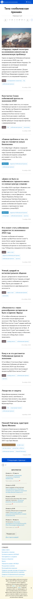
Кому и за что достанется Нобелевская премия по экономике (13, 356)
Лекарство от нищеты (11, 390)
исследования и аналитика (14, 80)
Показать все (11, 534)
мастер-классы (6, 448)
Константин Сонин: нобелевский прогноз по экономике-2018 (12, 98)
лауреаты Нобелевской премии (18, 163)
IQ (24, 80)
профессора (20, 445)
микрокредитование (16, 408)
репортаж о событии (18, 448)
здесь (13, 586)
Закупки (4, 561)
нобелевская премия (8, 84)
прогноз (26, 216)
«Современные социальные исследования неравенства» (14, 477)
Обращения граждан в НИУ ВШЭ (10, 563)
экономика (27, 127)
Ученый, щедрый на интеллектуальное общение (14, 271)
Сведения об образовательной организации (13, 574)
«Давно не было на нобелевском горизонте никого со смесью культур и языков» (15, 181)
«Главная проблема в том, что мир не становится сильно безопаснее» (15, 141)
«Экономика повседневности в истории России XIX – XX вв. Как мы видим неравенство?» (16, 523)
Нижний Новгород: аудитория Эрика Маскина (15, 424)
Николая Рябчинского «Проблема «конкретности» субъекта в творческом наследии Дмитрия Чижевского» (16, 490)
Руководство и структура (8, 552)
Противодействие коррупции (9, 568)
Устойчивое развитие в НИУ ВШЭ (10, 554)
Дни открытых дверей (12, 537)
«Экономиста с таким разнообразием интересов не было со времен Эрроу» (14, 310)
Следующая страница (16, 460)
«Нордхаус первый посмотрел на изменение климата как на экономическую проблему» (15, 52)
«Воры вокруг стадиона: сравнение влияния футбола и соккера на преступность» (16, 513)
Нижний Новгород (21, 451)
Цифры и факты (6, 549)
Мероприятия (16, 470)
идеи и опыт (10, 252)
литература (5, 216)
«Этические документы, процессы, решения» (15, 501)
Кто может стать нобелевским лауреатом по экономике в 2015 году (15, 230)
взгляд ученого (11, 341)
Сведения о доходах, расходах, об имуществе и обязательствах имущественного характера (14, 571)
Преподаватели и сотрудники (9, 556)
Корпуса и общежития (7, 559)
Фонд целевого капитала (8, 566)
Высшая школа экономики (11, 2)
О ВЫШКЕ (5, 547)
